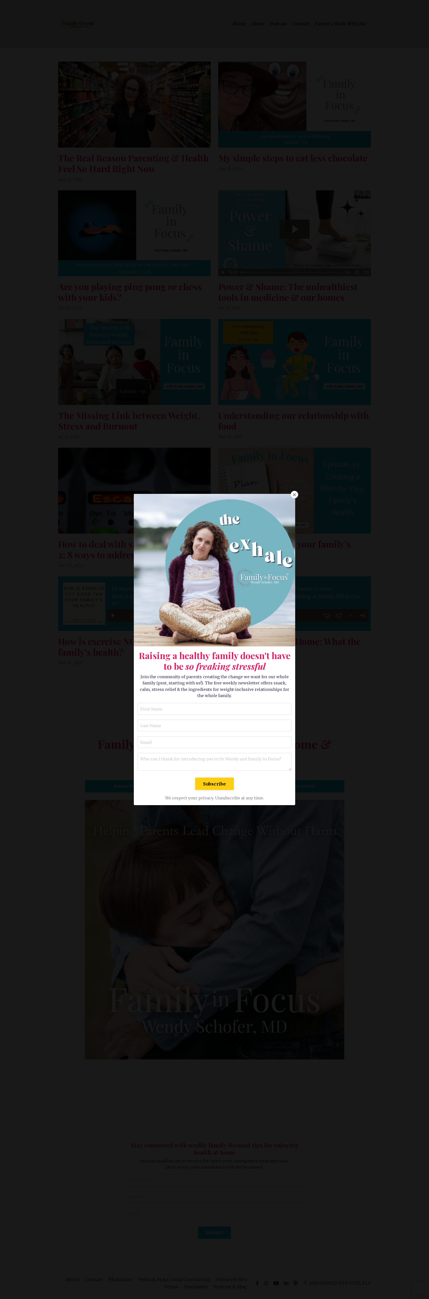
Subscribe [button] (214, 784)
